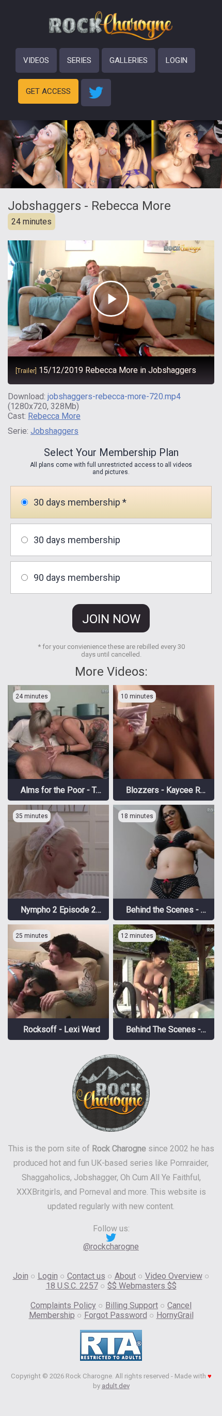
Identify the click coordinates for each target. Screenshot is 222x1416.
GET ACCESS (48, 91)
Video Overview (173, 1276)
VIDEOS (36, 60)
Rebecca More (54, 416)
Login (48, 1276)
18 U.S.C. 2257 (72, 1286)
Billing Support (131, 1305)
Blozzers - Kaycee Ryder (171, 790)
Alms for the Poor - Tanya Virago (79, 790)
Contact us (86, 1276)
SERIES (79, 60)
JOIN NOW (111, 619)
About (125, 1276)
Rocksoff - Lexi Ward (61, 1029)
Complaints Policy (63, 1305)
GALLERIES (128, 60)
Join (20, 1276)
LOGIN (176, 60)
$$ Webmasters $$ (142, 1286)
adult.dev (116, 1386)
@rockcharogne (111, 1246)
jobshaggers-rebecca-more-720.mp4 (114, 396)
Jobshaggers (54, 431)
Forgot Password (115, 1315)
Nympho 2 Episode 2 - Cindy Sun (80, 910)
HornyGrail (175, 1315)
